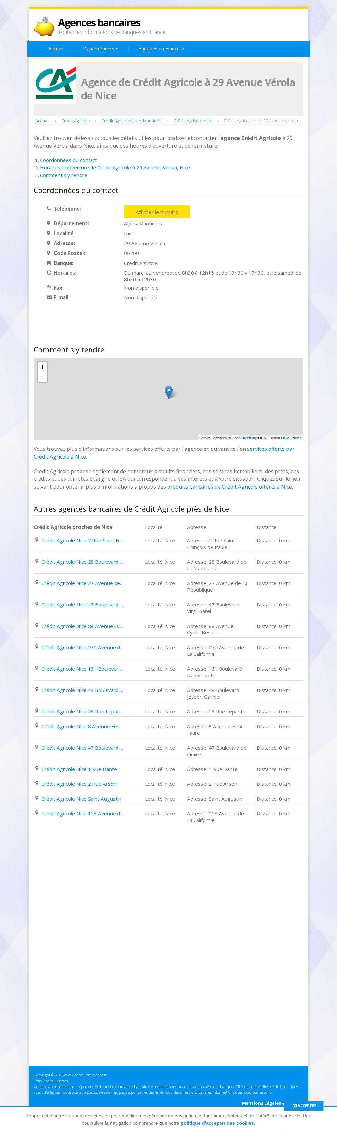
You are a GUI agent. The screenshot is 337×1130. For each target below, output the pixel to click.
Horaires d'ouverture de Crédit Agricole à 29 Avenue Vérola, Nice (115, 167)
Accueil (55, 48)
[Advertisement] (153, 324)
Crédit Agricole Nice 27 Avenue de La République (82, 583)
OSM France (291, 437)
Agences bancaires (99, 22)
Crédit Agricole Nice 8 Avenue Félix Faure (82, 726)
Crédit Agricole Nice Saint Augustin (81, 798)
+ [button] (42, 367)
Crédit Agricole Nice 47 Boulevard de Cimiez (82, 747)
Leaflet (204, 437)
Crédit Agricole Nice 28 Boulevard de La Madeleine (82, 561)
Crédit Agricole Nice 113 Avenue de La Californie (82, 813)
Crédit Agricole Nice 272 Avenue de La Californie (82, 647)
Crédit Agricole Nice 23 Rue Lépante (82, 711)
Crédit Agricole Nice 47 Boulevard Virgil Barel (82, 604)
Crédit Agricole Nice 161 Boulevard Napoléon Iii (82, 668)
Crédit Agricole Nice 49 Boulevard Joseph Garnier (82, 690)
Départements (99, 48)
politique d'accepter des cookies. (218, 1123)
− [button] (42, 377)
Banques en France (159, 48)
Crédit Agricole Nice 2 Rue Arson (79, 784)
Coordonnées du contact (68, 160)
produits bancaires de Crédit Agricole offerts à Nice (229, 486)
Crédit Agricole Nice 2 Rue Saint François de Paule (82, 540)
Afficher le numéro (157, 212)
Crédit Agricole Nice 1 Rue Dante (79, 769)
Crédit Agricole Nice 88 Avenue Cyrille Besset (82, 626)
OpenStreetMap (244, 437)
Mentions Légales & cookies (272, 1103)
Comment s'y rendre (63, 175)
